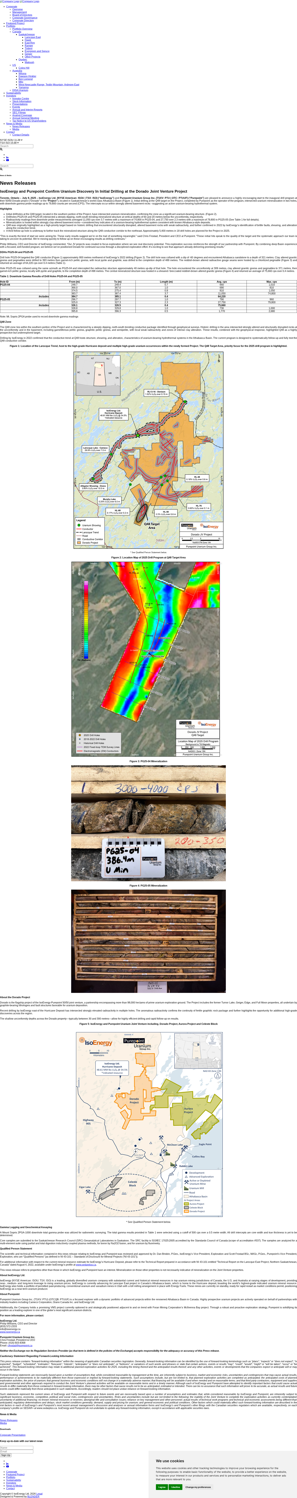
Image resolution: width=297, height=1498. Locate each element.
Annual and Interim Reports (27, 109)
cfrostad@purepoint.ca (20, 1345)
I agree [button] (162, 1487)
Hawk (28, 40)
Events (16, 107)
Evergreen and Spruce (37, 51)
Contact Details (20, 134)
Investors (11, 95)
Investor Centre (20, 98)
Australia (17, 70)
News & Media (14, 123)
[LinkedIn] (7, 157)
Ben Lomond (26, 79)
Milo (21, 82)
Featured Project (15, 23)
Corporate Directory (23, 20)
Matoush (29, 62)
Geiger (28, 54)
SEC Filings (19, 112)
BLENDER (33, 1496)
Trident (28, 48)
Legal (39, 1493)
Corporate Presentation (13, 1435)
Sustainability (13, 93)
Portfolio (10, 26)
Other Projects (32, 56)
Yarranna (24, 87)
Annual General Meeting (25, 118)
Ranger (29, 45)
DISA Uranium (20, 90)
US (14, 65)
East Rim (30, 42)
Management (19, 12)
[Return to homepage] (9, 1)
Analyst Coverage (22, 115)
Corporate (11, 6)
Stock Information (21, 101)
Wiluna (22, 73)
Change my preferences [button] (198, 1487)
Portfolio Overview (22, 29)
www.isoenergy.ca (10, 1332)
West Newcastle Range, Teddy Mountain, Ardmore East (49, 84)
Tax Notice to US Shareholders (29, 121)
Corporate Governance (24, 17)
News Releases (21, 126)
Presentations (20, 104)
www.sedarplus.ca (86, 1264)
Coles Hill (24, 68)
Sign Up (5, 1455)
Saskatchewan (27, 34)
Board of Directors (22, 15)
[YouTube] (7, 160)
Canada (16, 31)
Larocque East (33, 37)
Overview (17, 9)
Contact (10, 132)
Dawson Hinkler (27, 76)
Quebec (23, 59)
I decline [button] (175, 1487)
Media (15, 129)
